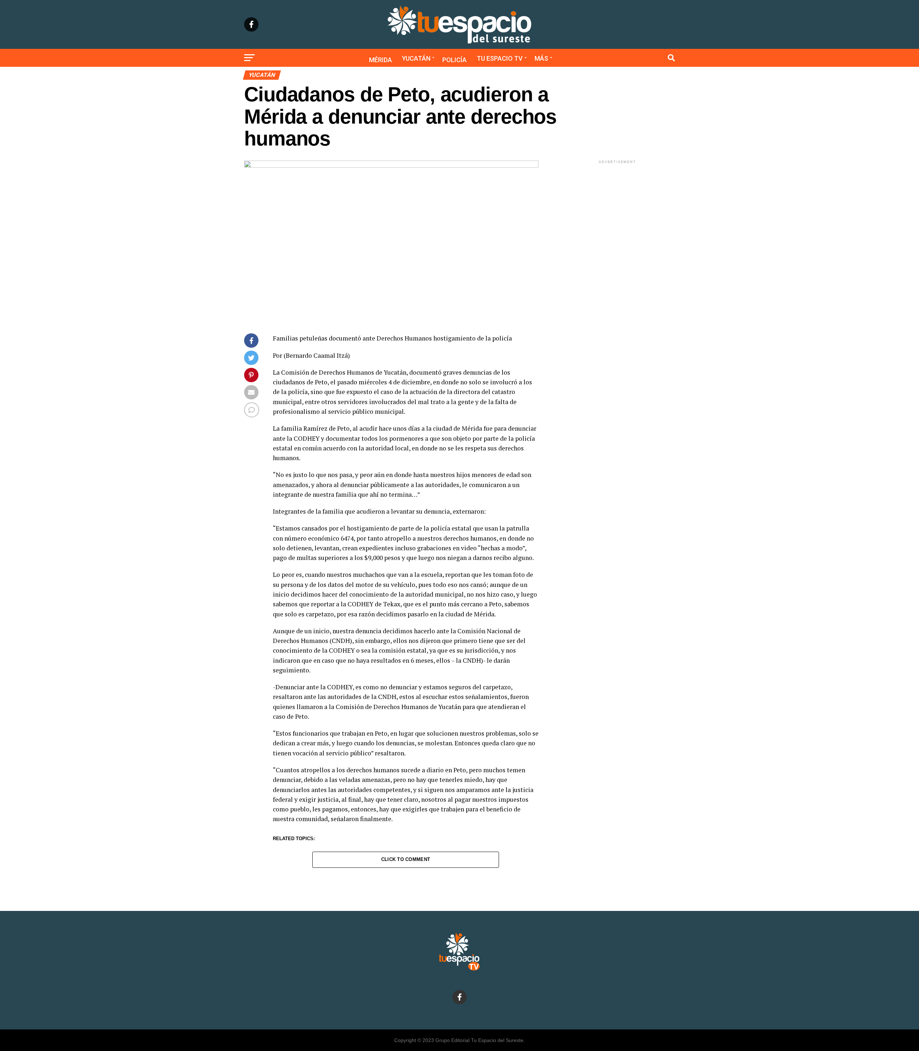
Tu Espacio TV (500, 58)
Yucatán (416, 58)
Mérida (380, 60)
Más (541, 58)
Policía (454, 60)
